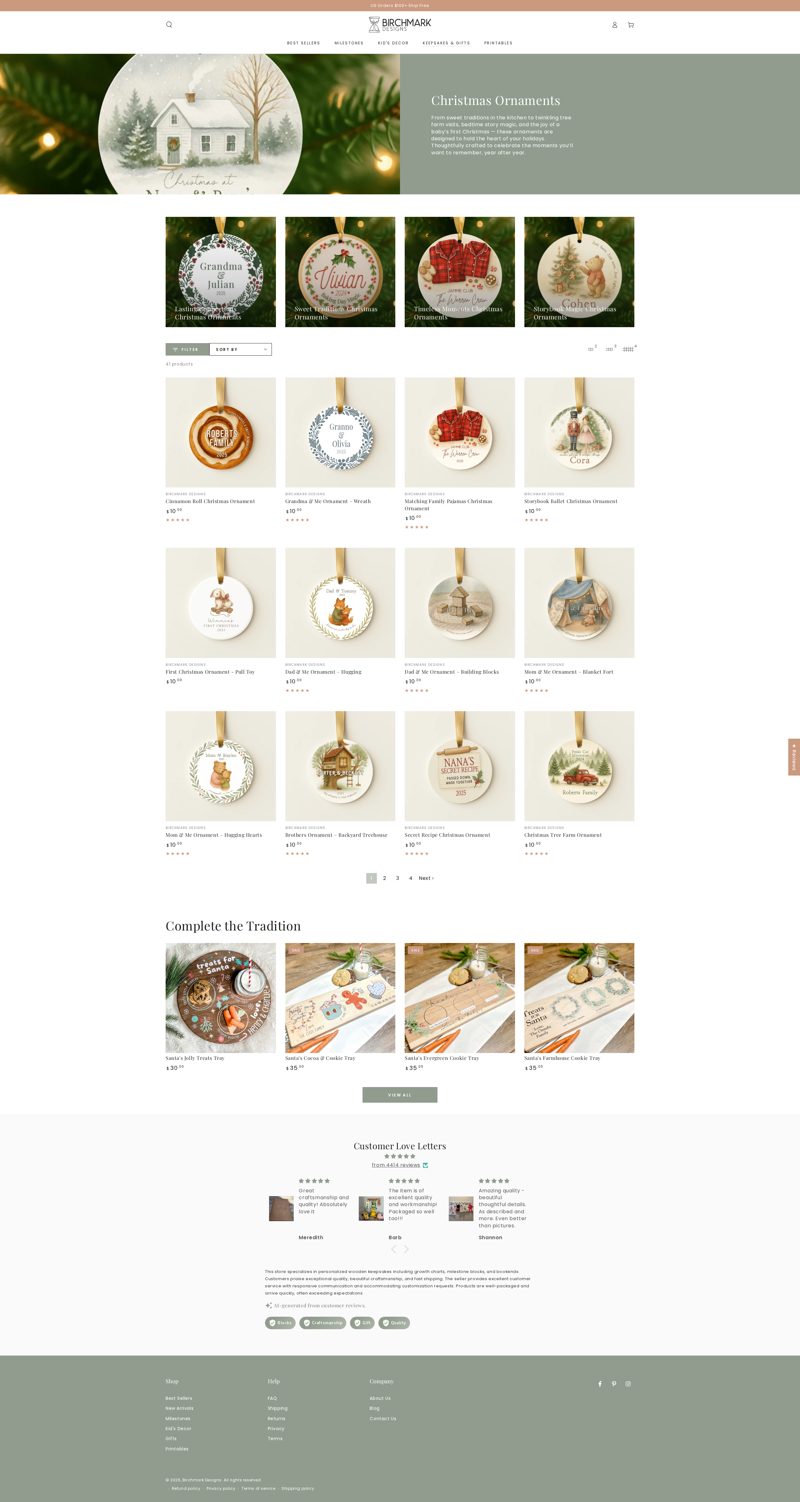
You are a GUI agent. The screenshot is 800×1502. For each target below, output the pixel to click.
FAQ (272, 1398)
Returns (277, 1418)
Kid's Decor (179, 1428)
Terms (275, 1438)
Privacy (276, 1428)
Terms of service (259, 1488)
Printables (177, 1449)
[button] (169, 25)
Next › (426, 878)
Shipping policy (298, 1488)
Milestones (178, 1418)
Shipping (278, 1408)
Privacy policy (221, 1488)
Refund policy (186, 1488)
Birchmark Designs (202, 1480)
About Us (380, 1398)
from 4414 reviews (396, 1165)
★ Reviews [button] (794, 756)
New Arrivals (179, 1408)
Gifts (171, 1438)
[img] (400, 1156)
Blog (374, 1408)
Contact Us (383, 1418)
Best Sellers (179, 1398)
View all (400, 1095)
